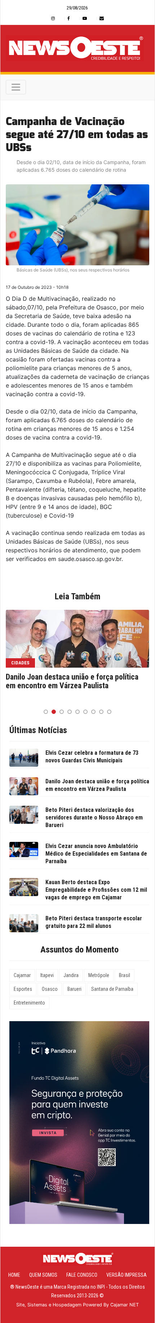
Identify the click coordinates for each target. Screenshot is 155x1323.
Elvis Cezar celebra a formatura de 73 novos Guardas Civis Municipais (91, 756)
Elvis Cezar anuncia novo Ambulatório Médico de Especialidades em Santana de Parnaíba (96, 854)
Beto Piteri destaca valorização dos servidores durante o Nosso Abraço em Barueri (94, 817)
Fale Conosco (81, 1275)
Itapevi (47, 975)
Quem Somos (43, 1275)
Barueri (74, 989)
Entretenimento (29, 1003)
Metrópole (98, 975)
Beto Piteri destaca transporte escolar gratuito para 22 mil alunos (93, 922)
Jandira (71, 975)
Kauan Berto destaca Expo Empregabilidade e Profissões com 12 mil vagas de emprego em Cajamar (96, 890)
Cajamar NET (124, 1304)
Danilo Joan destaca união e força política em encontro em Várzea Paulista (72, 681)
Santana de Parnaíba (112, 989)
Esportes (23, 989)
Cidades (20, 662)
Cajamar (22, 975)
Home (14, 1275)
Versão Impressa (126, 1275)
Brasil (124, 975)
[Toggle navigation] (16, 87)
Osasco (50, 989)
